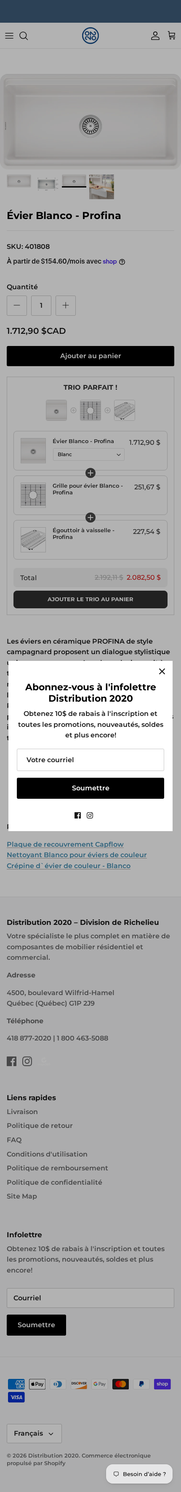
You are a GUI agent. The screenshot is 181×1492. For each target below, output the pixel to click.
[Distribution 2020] (103, 815)
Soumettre (90, 788)
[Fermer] (162, 671)
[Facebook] (78, 815)
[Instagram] (90, 815)
